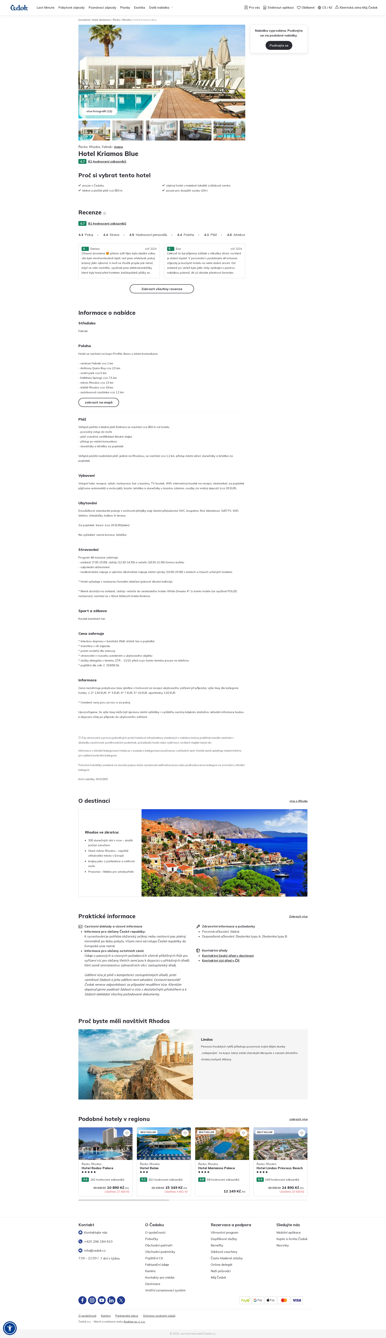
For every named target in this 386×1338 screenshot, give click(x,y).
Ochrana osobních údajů (159, 1316)
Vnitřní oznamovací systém (165, 1290)
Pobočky (151, 1239)
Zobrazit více (298, 916)
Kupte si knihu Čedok (292, 1239)
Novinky (282, 1245)
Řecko (116, 19)
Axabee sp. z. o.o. (134, 1321)
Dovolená (84, 19)
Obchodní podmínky (160, 1252)
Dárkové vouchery (224, 1252)
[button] (10, 1328)
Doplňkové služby (224, 1239)
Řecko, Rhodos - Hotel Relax (156, 1129)
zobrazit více (298, 1119)
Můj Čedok (218, 1277)
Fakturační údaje (157, 1265)
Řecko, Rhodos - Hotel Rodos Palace (103, 1129)
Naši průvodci (221, 1271)
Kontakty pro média (159, 1277)
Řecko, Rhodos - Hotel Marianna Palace (221, 1129)
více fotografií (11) (99, 111)
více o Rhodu (299, 801)
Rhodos (127, 19)
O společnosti (155, 1232)
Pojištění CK (154, 1258)
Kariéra (150, 1271)
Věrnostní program (224, 1232)
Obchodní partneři (158, 1245)
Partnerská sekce (126, 1316)
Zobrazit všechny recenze (161, 289)
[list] (104, 213)
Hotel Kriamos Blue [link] (145, 19)
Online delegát (221, 1265)
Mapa (118, 147)
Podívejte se (279, 45)
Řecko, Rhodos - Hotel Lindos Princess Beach (279, 1131)
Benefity (217, 1245)
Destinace (152, 1284)
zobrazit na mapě (99, 402)
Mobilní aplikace (288, 1232)
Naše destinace (101, 19)
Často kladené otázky (227, 1258)
